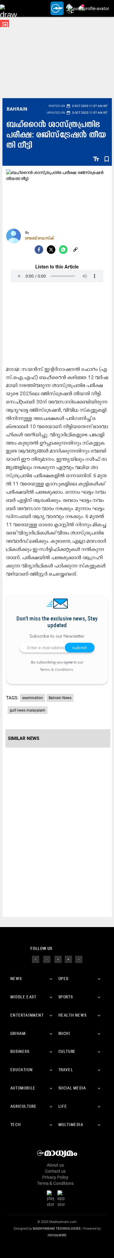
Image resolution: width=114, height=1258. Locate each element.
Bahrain (17, 109)
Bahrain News (60, 698)
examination (32, 698)
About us (55, 1165)
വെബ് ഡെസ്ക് (39, 238)
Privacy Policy (55, 1177)
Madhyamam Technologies (57, 1229)
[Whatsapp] (63, 249)
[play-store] (52, 1198)
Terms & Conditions (56, 669)
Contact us (55, 1171)
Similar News (23, 738)
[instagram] (58, 959)
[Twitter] (51, 249)
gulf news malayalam (27, 710)
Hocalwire (57, 1235)
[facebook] (38, 249)
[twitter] (47, 959)
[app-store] (62, 1198)
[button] (8, 8)
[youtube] (68, 959)
